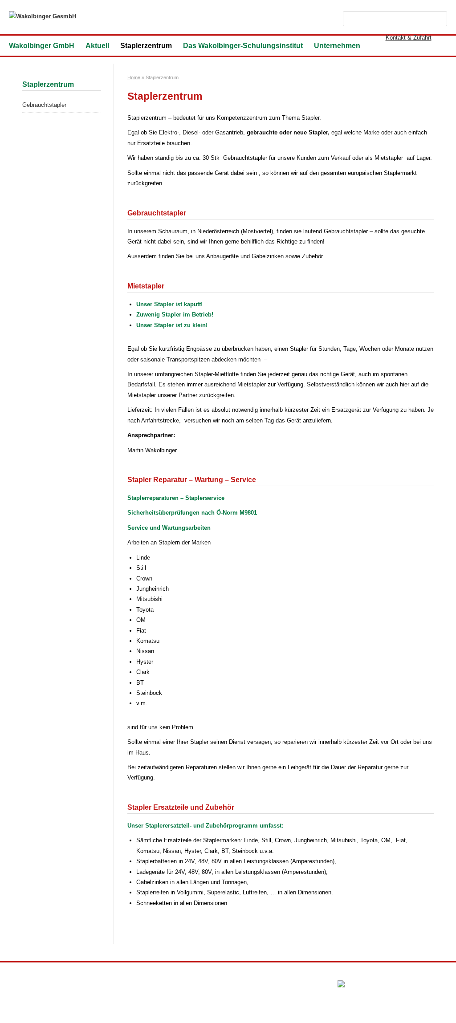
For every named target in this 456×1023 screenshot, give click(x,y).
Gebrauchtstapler (44, 104)
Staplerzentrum (146, 45)
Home (133, 77)
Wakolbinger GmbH (41, 45)
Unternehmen (337, 45)
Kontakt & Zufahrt (409, 37)
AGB (197, 985)
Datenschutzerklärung (101, 985)
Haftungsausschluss (160, 985)
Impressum (53, 985)
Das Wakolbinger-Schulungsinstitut (243, 45)
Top (435, 1002)
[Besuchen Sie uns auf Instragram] (442, 37)
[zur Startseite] (42, 16)
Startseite (21, 985)
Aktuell (97, 45)
